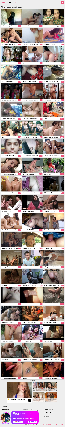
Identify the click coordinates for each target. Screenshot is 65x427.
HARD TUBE (9, 2)
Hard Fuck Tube (48, 413)
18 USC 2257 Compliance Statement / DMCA (53, 424)
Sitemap (41, 424)
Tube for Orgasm (48, 409)
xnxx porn (46, 416)
